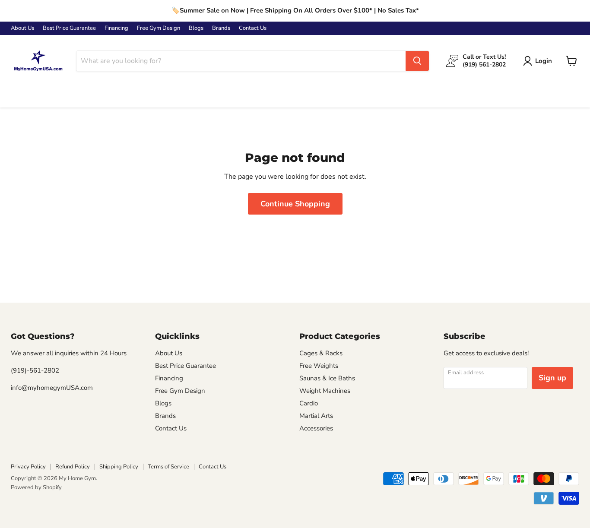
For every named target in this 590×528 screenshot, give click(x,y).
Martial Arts (316, 415)
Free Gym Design (158, 28)
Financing (116, 28)
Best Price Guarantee (69, 28)
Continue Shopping (295, 204)
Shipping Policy (118, 467)
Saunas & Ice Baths (327, 378)
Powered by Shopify (36, 487)
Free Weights (318, 365)
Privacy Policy (28, 467)
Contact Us (252, 28)
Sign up (552, 378)
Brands (221, 28)
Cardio (308, 403)
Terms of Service (168, 467)
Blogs (196, 28)
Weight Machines (324, 390)
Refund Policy (72, 467)
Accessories (316, 428)
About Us (22, 28)
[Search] (417, 61)
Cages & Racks (321, 353)
